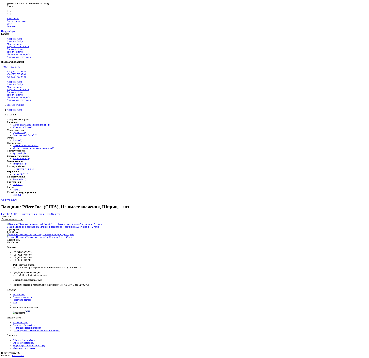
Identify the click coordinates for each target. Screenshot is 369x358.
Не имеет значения (28, 214)
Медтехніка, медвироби (18, 54)
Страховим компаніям (23, 343)
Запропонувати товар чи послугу (29, 345)
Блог (9, 24)
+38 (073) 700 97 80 (16, 74)
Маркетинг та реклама (24, 348)
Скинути (55, 214)
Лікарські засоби (15, 39)
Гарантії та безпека (22, 300)
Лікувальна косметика (18, 46)
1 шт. (48, 214)
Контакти (11, 26)
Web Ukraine (18, 355)
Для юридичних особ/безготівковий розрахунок (36, 330)
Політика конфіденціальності (27, 328)
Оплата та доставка (16, 21)
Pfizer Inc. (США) (9, 214)
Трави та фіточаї (15, 52)
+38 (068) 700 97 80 (16, 77)
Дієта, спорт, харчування (19, 57)
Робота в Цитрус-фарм (24, 340)
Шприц (41, 214)
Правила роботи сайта (24, 325)
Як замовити (19, 294)
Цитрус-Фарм (8, 31)
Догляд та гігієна (15, 49)
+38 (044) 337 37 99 (10, 67)
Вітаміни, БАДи (15, 41)
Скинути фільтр (9, 200)
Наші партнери (20, 322)
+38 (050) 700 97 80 (16, 71)
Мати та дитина (14, 44)
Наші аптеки (13, 18)
